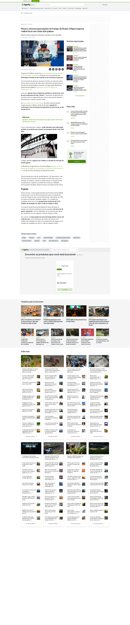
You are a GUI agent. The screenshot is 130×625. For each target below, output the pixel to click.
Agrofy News (24, 24)
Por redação (24, 37)
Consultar (64, 289)
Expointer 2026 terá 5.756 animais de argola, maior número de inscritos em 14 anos (42, 120)
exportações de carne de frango (33, 103)
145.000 (63, 283)
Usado (58, 271)
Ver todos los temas (30, 436)
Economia (71, 8)
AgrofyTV (84, 8)
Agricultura (48, 8)
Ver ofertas (79, 255)
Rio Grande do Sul (53, 240)
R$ (58, 283)
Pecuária (54, 8)
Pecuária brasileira (48, 237)
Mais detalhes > (80, 95)
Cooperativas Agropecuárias (63, 237)
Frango (24, 237)
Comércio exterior (26, 240)
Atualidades (78, 8)
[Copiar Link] (62, 69)
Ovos (39, 237)
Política (65, 8)
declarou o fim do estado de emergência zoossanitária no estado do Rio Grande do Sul (42, 168)
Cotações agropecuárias (37, 8)
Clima (59, 8)
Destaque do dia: (28, 13)
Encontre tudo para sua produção (39, 249)
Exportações (77, 237)
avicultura (31, 237)
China (44, 240)
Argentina (37, 240)
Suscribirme (77, 161)
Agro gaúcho (65, 240)
